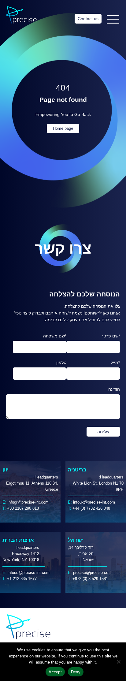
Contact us (88, 18)
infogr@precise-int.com (28, 502)
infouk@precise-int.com (94, 502)
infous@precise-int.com (29, 573)
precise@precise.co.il (92, 573)
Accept (55, 672)
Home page (63, 128)
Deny (75, 672)
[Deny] (118, 662)
